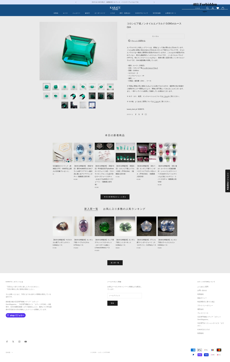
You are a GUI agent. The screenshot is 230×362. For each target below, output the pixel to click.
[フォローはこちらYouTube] (25, 341)
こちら (165, 96)
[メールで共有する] (146, 114)
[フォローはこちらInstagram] (19, 341)
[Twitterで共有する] (139, 114)
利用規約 (200, 294)
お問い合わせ (202, 290)
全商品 (56, 13)
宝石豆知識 (157, 13)
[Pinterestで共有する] (142, 114)
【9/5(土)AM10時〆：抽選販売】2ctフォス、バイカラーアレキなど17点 (114, 2)
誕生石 (87, 13)
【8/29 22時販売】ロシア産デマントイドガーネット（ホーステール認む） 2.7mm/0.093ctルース (104, 244)
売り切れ (155, 36)
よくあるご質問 (202, 287)
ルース (65, 13)
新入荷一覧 (91, 208)
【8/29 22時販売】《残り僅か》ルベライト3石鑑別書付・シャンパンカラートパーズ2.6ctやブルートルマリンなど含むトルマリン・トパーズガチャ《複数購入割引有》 (167, 174)
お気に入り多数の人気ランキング (124, 208)
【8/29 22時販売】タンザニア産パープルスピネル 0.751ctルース (83, 242)
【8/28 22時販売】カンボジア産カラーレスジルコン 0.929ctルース (167, 242)
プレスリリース (202, 313)
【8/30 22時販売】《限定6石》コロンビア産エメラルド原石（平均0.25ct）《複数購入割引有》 (125, 170)
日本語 (8, 352)
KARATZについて (141, 13)
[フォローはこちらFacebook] (7, 341)
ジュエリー (76, 13)
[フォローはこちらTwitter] (13, 341)
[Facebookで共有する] (136, 114)
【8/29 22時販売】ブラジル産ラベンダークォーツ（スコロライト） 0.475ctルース (146, 242)
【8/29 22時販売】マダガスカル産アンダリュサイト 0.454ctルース (62, 242)
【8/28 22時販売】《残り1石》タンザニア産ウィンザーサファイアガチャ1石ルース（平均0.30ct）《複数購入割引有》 (146, 171)
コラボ (112, 13)
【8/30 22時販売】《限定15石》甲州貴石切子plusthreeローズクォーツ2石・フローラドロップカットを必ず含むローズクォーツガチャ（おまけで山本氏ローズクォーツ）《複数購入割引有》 (104, 175)
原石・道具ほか (125, 13)
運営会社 (200, 309)
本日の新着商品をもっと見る (115, 197)
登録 (112, 303)
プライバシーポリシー (205, 305)
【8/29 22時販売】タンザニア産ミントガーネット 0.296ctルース (125, 242)
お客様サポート (170, 13)
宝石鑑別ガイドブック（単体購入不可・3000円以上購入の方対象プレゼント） (62, 168)
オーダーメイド (100, 13)
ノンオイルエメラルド (150, 68)
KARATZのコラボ (203, 329)
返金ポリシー (202, 298)
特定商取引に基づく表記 (206, 302)
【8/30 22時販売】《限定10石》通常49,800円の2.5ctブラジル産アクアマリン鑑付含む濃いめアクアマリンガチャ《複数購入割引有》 (83, 171)
